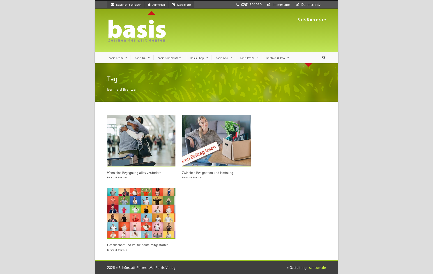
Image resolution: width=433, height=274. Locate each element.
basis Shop (197, 58)
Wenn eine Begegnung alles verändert (134, 173)
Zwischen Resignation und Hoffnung (207, 173)
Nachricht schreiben (128, 4)
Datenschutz (311, 4)
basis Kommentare (169, 58)
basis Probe (247, 58)
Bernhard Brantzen (117, 177)
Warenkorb (184, 4)
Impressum (281, 4)
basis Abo (222, 58)
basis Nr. (140, 58)
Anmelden (158, 4)
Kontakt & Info (275, 58)
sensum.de (317, 267)
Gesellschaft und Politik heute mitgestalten (137, 245)
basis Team (116, 58)
